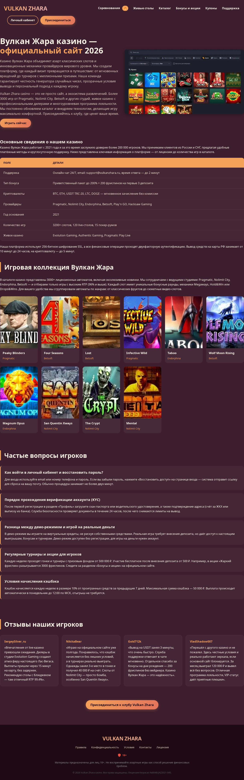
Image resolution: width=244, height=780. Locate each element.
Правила (80, 747)
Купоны (211, 8)
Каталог (165, 8)
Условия (129, 747)
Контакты (145, 747)
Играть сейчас (15, 123)
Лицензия (162, 747)
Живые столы (143, 8)
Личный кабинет (23, 20)
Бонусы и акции (188, 8)
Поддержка (230, 8)
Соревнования (112, 8)
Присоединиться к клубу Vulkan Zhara (122, 705)
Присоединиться (58, 20)
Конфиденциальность (105, 747)
